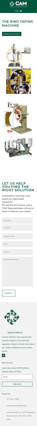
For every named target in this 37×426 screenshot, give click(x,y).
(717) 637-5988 (13, 399)
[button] (17, 11)
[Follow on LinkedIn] (3, 355)
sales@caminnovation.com (16, 406)
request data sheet (12, 34)
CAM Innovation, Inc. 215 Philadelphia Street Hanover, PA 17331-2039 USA (21, 416)
